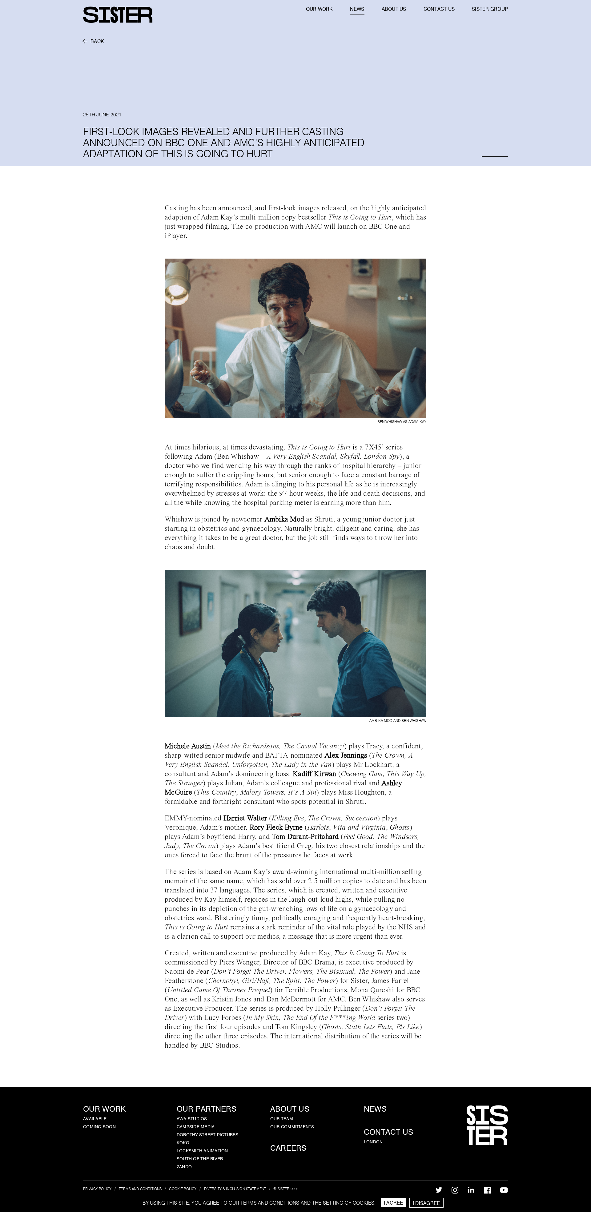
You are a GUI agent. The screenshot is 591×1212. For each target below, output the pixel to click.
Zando (184, 1167)
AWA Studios (192, 1119)
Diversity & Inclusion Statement (235, 1188)
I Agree (393, 1203)
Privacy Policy (97, 1188)
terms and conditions (270, 1203)
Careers (288, 1148)
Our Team (281, 1119)
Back (97, 41)
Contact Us (388, 1132)
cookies (364, 1203)
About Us (289, 1109)
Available (95, 1119)
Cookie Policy (182, 1188)
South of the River (200, 1159)
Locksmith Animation (202, 1151)
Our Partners (206, 1109)
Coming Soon (99, 1127)
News (375, 1109)
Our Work (104, 1109)
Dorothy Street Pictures (208, 1135)
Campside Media (196, 1127)
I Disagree (426, 1203)
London (373, 1142)
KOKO (183, 1143)
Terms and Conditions (140, 1188)
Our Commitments (292, 1127)
